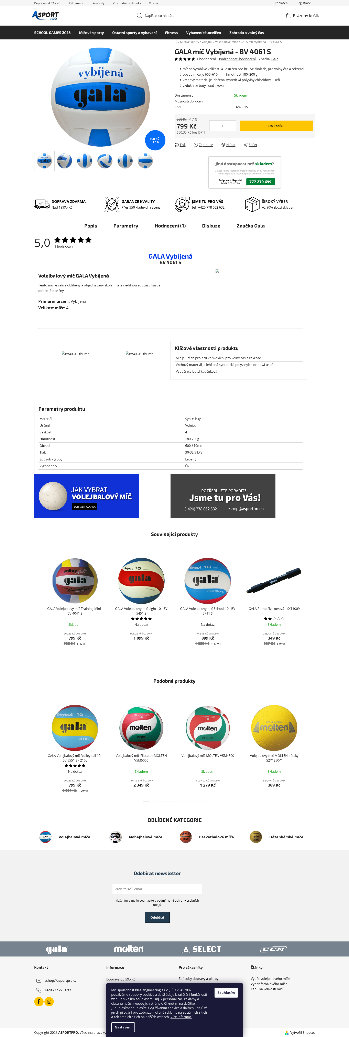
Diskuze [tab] (211, 226)
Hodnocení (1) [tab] (170, 226)
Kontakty (98, 3)
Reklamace (76, 3)
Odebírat (157, 917)
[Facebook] (39, 1001)
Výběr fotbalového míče (269, 984)
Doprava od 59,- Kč (47, 3)
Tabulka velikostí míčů (267, 989)
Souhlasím (226, 992)
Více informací (181, 1017)
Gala (274, 59)
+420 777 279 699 (57, 990)
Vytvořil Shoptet (302, 1032)
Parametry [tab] (125, 226)
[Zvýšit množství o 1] (233, 126)
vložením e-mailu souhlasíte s (157, 902)
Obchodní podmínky (127, 3)
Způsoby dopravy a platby (198, 979)
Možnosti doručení (189, 101)
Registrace (304, 3)
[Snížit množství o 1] (212, 126)
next (311, 605)
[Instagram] (49, 1001)
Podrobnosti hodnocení (237, 59)
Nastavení (123, 1027)
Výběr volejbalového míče (270, 979)
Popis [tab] (90, 226)
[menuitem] (52, 32)
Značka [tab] (251, 226)
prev (37, 605)
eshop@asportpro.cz (60, 980)
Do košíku (276, 126)
